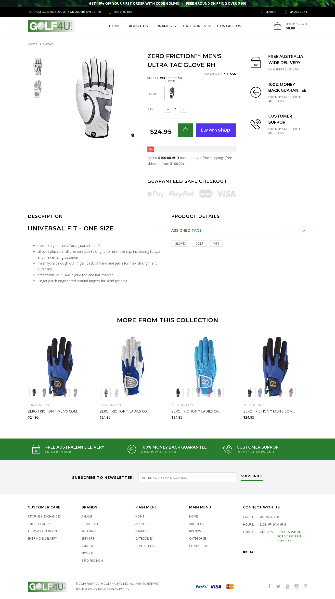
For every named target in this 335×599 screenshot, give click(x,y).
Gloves (48, 44)
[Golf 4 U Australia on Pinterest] (305, 586)
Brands (164, 26)
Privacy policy (118, 589)
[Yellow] (126, 392)
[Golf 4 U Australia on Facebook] (269, 586)
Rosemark (88, 531)
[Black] (177, 392)
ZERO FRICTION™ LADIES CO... (124, 411)
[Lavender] (116, 392)
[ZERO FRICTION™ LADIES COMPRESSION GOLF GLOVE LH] (132, 366)
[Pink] (208, 392)
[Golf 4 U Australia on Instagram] (296, 586)
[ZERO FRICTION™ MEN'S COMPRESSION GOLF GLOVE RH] (275, 366)
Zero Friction (92, 561)
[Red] (65, 392)
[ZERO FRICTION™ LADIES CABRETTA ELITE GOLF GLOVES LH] (203, 366)
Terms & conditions (91, 589)
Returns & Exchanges (44, 516)
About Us (138, 26)
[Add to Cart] (185, 130)
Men (216, 243)
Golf (199, 243)
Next (317, 374)
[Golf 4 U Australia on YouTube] (287, 586)
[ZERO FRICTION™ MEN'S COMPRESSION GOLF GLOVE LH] (60, 366)
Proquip (87, 553)
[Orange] (54, 392)
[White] (188, 392)
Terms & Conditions (43, 531)
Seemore (87, 538)
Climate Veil (90, 524)
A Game (86, 516)
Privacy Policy (39, 524)
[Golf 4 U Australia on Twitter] (278, 586)
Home (114, 26)
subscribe (252, 476)
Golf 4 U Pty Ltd (116, 584)
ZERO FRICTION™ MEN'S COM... (53, 411)
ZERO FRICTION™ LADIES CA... (195, 411)
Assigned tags (186, 230)
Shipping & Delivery (42, 538)
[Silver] (75, 392)
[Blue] (44, 392)
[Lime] (270, 392)
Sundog (87, 546)
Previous (17, 374)
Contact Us (229, 26)
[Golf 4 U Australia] (52, 26)
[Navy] (34, 392)
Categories (194, 26)
